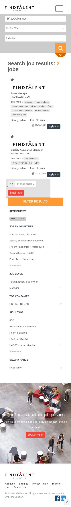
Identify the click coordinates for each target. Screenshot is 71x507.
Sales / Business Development (26, 240)
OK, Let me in (35, 434)
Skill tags (16, 102)
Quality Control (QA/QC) (22, 253)
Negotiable (15, 367)
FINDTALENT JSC (20, 96)
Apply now (54, 126)
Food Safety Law (31, 159)
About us (10, 483)
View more (15, 265)
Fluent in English (19, 115)
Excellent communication (22, 110)
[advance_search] (61, 55)
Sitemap (23, 483)
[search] (60, 48)
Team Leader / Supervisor (23, 281)
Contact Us (19, 487)
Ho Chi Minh (38, 120)
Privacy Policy (40, 483)
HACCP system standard (22, 163)
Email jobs (16, 192)
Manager (14, 288)
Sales (50, 106)
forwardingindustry (20, 106)
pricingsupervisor (38, 106)
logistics (28, 102)
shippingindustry (41, 102)
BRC (37, 163)
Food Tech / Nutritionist (22, 259)
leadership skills (42, 110)
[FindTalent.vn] (19, 9)
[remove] (24, 218)
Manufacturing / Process (23, 234)
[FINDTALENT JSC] (36, 87)
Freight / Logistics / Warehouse (26, 246)
